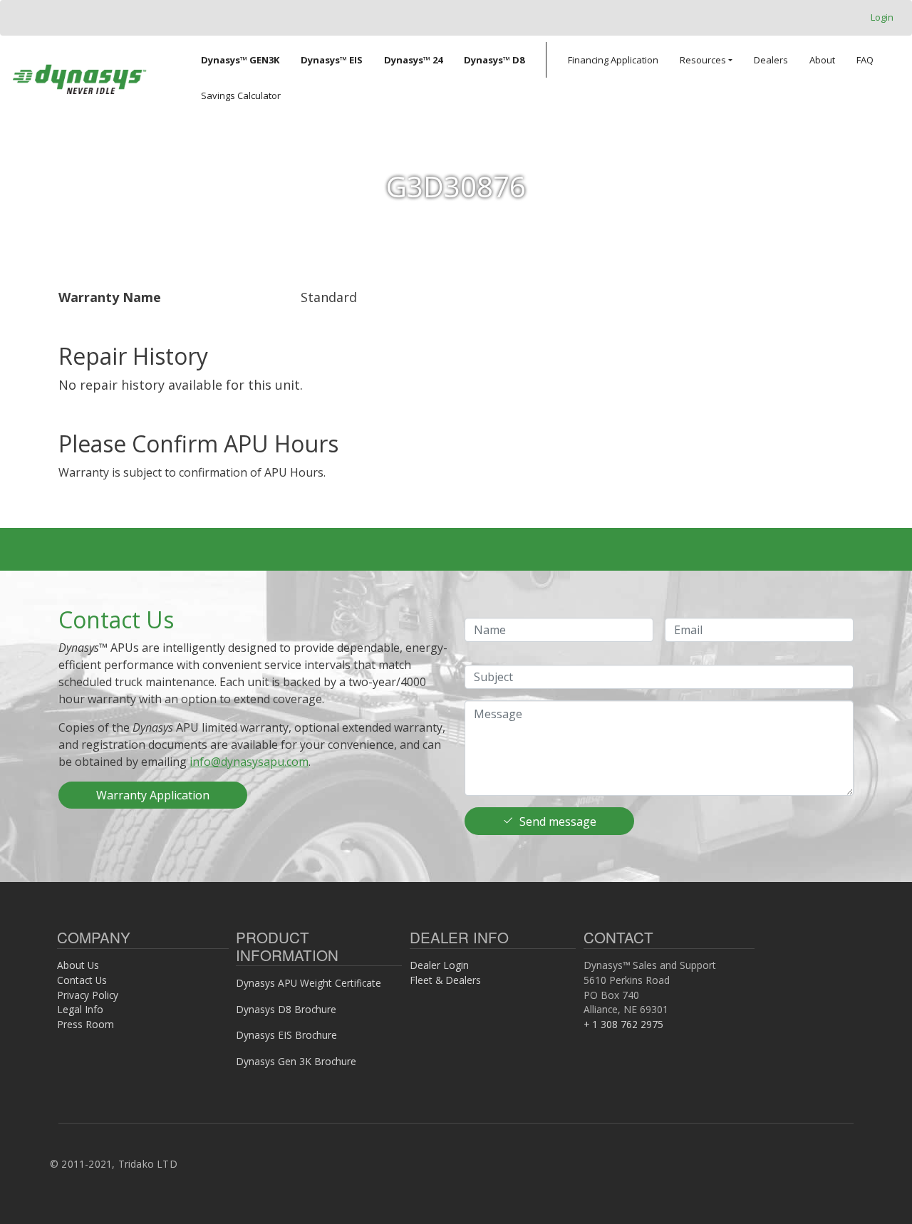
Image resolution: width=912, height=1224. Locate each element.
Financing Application (613, 59)
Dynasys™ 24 (413, 59)
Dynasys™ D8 (494, 59)
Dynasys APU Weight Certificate (308, 983)
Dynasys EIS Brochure (286, 1035)
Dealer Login (439, 965)
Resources (703, 59)
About (822, 59)
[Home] (79, 77)
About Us (78, 965)
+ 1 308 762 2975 (623, 1024)
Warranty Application (152, 795)
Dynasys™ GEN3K (240, 59)
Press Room (85, 1024)
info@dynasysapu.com (249, 761)
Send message (557, 821)
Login (882, 17)
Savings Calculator (241, 95)
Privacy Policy (87, 995)
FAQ (865, 59)
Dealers (771, 59)
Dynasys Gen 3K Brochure (296, 1061)
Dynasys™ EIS (332, 59)
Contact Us (82, 980)
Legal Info (80, 1009)
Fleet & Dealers (445, 980)
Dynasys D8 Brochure (286, 1009)
